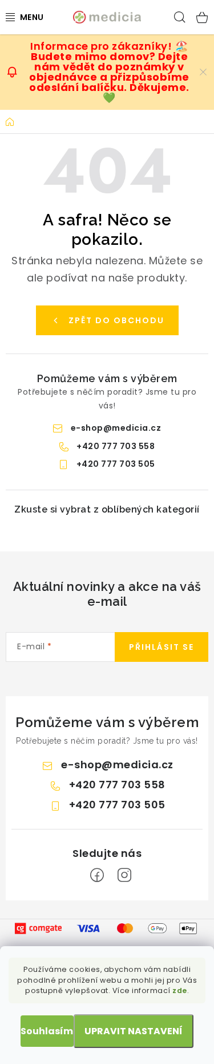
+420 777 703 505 (115, 464)
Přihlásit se (161, 647)
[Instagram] (124, 875)
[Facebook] (97, 875)
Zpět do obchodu (116, 320)
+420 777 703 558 (115, 446)
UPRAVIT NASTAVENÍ (133, 1031)
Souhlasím (47, 1031)
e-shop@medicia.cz (116, 428)
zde (179, 990)
